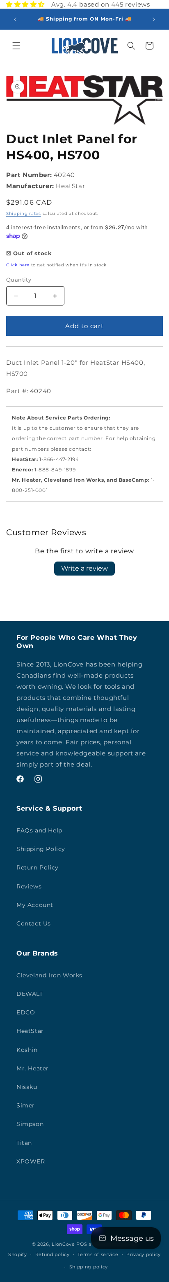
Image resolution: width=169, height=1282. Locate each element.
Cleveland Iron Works (49, 975)
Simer (25, 1105)
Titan (24, 1143)
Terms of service (98, 1254)
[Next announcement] (154, 19)
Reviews (28, 886)
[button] (16, 46)
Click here (18, 265)
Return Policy (37, 867)
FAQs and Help (39, 830)
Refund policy (52, 1254)
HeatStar (30, 1031)
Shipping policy (88, 1267)
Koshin (27, 1050)
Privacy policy (143, 1254)
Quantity (18, 279)
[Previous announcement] (15, 19)
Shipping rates (23, 213)
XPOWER (30, 1161)
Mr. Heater (32, 1068)
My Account (34, 905)
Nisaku (26, 1087)
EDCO (25, 1012)
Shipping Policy (40, 849)
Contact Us (33, 923)
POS (81, 1244)
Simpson (29, 1124)
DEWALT (29, 994)
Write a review (84, 568)
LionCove (63, 1244)
